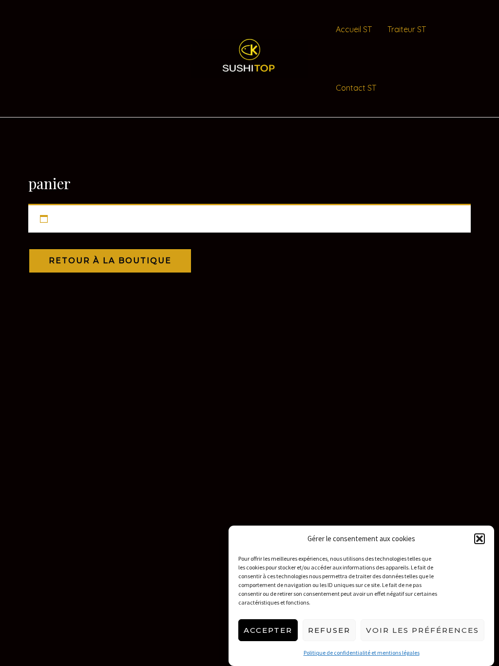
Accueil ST (354, 29)
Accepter (268, 630)
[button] (479, 539)
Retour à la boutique (110, 260)
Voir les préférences (422, 630)
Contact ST (356, 88)
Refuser (329, 630)
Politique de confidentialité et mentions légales (362, 652)
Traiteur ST (406, 29)
